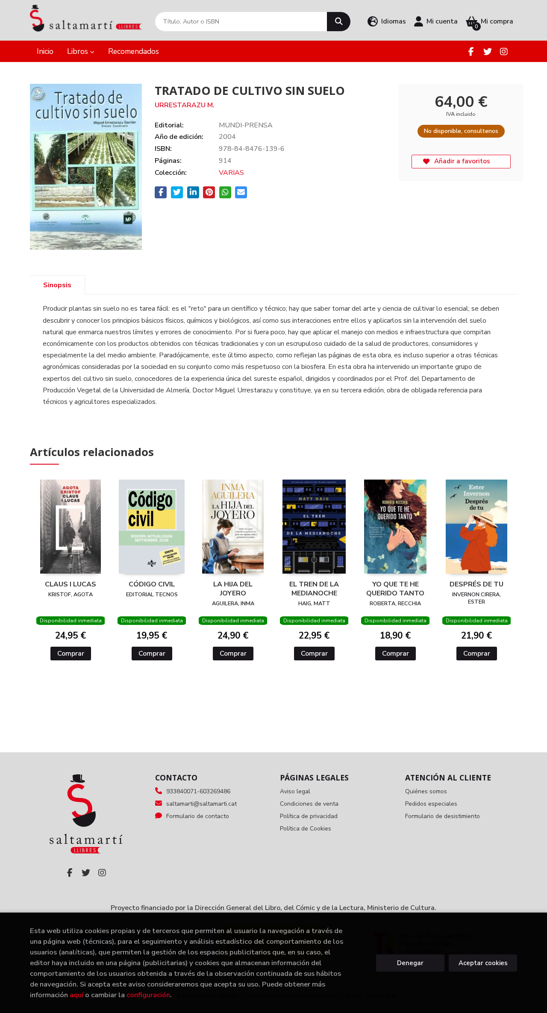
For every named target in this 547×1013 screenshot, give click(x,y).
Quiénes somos (426, 791)
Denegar (410, 963)
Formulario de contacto (197, 816)
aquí (76, 995)
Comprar (70, 653)
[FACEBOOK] (471, 51)
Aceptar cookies (483, 963)
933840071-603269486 (198, 791)
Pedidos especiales (431, 804)
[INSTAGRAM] (504, 51)
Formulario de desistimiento (442, 816)
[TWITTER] (487, 51)
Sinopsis (57, 285)
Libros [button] (78, 51)
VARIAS (231, 172)
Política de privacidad (309, 816)
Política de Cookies (305, 829)
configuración (148, 995)
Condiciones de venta (309, 804)
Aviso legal (295, 791)
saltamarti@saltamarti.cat (201, 804)
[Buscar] (338, 21)
